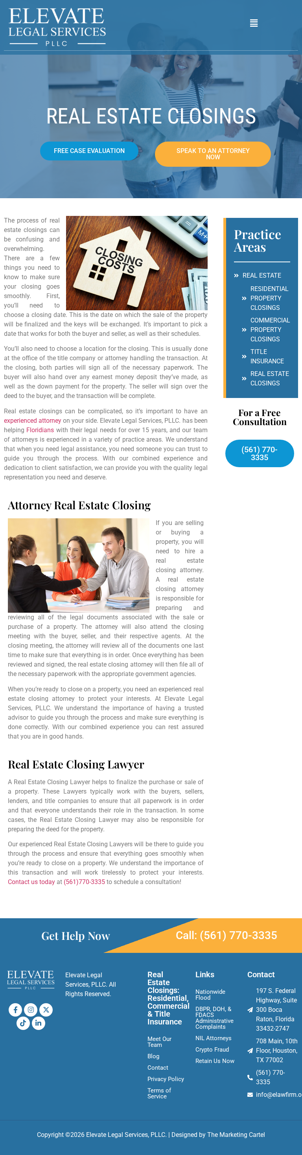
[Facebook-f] (15, 1010)
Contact (157, 1067)
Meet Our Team (159, 1041)
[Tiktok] (23, 1023)
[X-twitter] (46, 1010)
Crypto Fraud (212, 1049)
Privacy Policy (165, 1079)
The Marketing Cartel (236, 1134)
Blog (153, 1056)
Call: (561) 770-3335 (226, 935)
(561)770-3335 (84, 882)
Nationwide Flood (210, 994)
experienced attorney (32, 420)
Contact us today (31, 882)
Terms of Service (159, 1093)
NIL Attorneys (213, 1038)
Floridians (40, 430)
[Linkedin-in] (38, 1023)
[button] (254, 23)
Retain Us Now (214, 1061)
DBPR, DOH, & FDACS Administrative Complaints (214, 1018)
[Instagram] (30, 1010)
